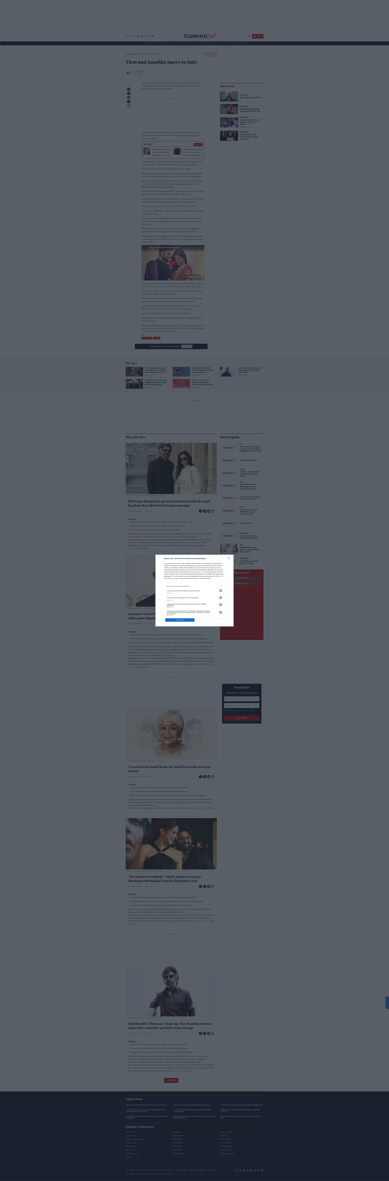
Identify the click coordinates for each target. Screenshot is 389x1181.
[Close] (229, 559)
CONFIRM (180, 620)
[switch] (219, 590)
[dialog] (194, 590)
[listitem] (194, 586)
